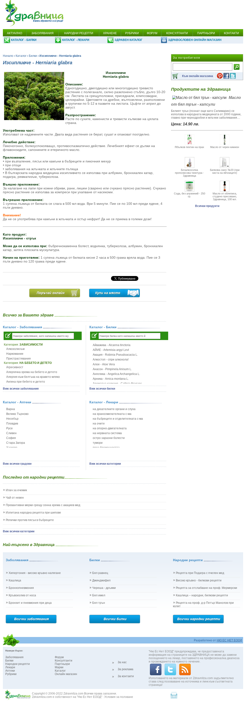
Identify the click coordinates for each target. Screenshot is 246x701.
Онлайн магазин (66, 674)
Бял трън (98, 603)
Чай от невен (15, 497)
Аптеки (10, 670)
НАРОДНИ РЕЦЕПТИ (78, 33)
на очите (99, 423)
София (11, 438)
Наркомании (14, 353)
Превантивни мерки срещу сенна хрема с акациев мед (43, 505)
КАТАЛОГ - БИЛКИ (24, 40)
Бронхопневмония (21, 588)
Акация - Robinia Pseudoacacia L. (115, 354)
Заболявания (14, 657)
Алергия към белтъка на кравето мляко (33, 377)
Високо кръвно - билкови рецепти (198, 580)
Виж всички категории (105, 463)
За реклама (125, 669)
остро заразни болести (109, 438)
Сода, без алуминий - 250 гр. (189, 195)
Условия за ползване (118, 697)
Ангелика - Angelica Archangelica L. (116, 374)
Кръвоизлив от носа (22, 595)
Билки (33, 56)
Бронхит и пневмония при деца (30, 603)
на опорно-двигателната (110, 428)
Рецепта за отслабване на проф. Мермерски (206, 588)
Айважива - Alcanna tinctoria (111, 345)
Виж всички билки (102, 388)
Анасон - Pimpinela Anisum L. (112, 369)
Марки (59, 667)
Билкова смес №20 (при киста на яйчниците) (225, 171)
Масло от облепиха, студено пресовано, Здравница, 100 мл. (225, 196)
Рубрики (11, 674)
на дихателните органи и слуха (114, 409)
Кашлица (15, 580)
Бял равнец (100, 573)
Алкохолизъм (15, 349)
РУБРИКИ (132, 33)
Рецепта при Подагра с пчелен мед (200, 573)
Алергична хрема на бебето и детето (31, 372)
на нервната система (107, 433)
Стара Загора (15, 442)
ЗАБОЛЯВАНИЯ (42, 33)
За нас (122, 662)
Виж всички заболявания (21, 388)
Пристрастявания (18, 358)
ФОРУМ (152, 33)
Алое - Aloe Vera (104, 364)
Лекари (10, 667)
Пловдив (12, 423)
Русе (9, 428)
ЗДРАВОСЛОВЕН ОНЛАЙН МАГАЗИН (194, 40)
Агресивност (14, 367)
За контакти (126, 676)
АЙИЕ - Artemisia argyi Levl (111, 350)
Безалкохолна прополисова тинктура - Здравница (189, 172)
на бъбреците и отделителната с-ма (118, 418)
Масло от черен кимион (224, 147)
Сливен (11, 433)
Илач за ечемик (16, 490)
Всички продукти (207, 206)
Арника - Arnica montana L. (111, 378)
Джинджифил (101, 580)
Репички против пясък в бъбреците (30, 520)
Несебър (12, 418)
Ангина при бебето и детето (25, 381)
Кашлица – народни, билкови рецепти (202, 595)
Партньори (62, 664)
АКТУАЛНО (14, 33)
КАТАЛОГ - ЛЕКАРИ (75, 40)
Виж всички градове (17, 463)
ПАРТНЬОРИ (206, 33)
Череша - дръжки (104, 588)
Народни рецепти (17, 664)
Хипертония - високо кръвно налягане (35, 573)
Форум (59, 657)
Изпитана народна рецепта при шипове (33, 512)
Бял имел (98, 595)
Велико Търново (17, 414)
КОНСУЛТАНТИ (177, 33)
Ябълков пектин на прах (189, 147)
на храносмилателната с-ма (112, 414)
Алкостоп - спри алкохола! (111, 359)
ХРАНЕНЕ (110, 33)
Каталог (21, 56)
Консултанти (63, 660)
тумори (98, 442)
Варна (10, 409)
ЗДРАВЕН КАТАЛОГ (128, 40)
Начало (8, 56)
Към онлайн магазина (197, 76)
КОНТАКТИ (231, 33)
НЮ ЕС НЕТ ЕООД (229, 640)
